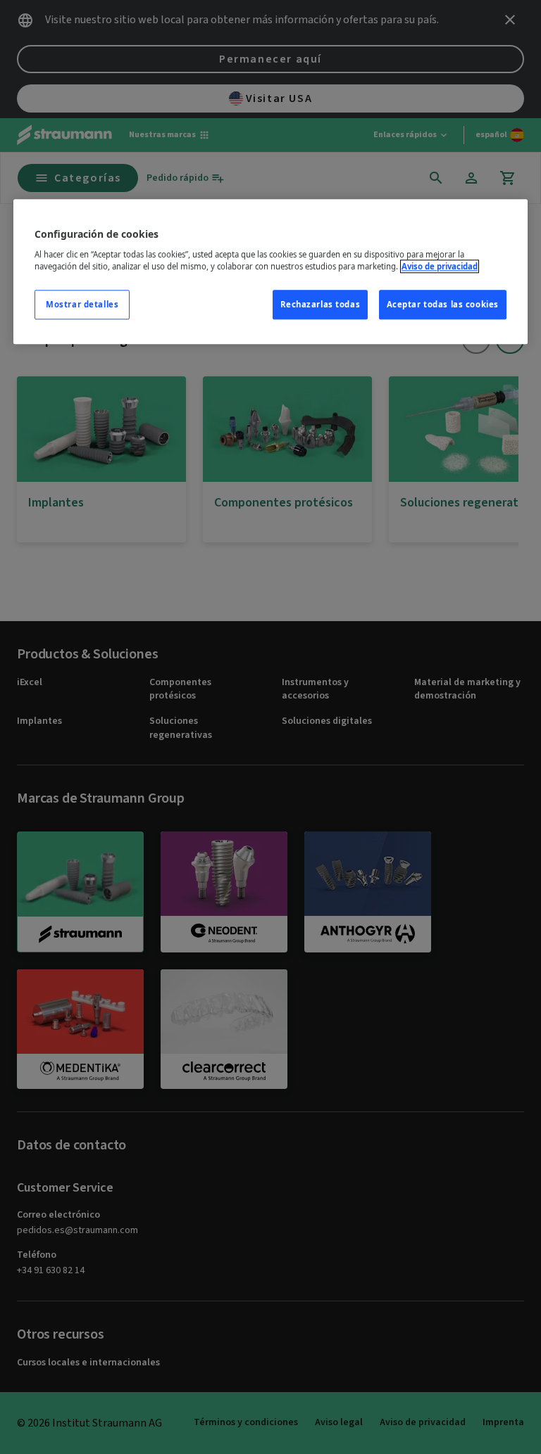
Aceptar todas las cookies (443, 304)
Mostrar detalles (82, 304)
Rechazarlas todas (320, 304)
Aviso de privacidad (440, 266)
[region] (270, 271)
